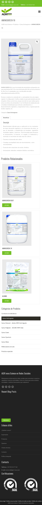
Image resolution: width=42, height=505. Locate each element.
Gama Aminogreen (12, 112)
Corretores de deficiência (8, 313)
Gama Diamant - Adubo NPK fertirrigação (14, 323)
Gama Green (5, 332)
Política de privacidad (11, 501)
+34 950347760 (30, 4)
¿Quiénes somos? (6, 430)
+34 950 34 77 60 (12, 467)
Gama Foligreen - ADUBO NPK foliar (12, 328)
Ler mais (7, 205)
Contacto (4, 452)
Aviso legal (2, 501)
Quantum (4, 443)
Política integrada (6, 456)
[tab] (6, 118)
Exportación (4, 434)
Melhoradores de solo (7, 347)
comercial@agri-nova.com (11, 4)
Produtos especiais (7, 351)
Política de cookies (36, 501)
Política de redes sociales (24, 501)
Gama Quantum (6, 337)
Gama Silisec (5, 342)
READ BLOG (6, 420)
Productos (4, 439)
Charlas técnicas (5, 447)
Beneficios (6, 117)
